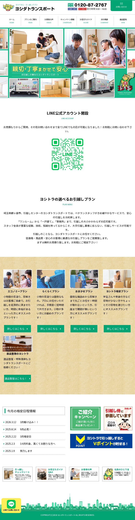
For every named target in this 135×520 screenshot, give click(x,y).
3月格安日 (25, 436)
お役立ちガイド (86, 21)
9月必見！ (25, 429)
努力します (26, 451)
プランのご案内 (30, 21)
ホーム (11, 21)
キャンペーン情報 (67, 21)
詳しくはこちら (17, 328)
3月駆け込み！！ (29, 422)
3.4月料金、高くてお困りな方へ (37, 443)
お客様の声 (48, 21)
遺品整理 (123, 21)
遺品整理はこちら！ (17, 378)
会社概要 (104, 21)
